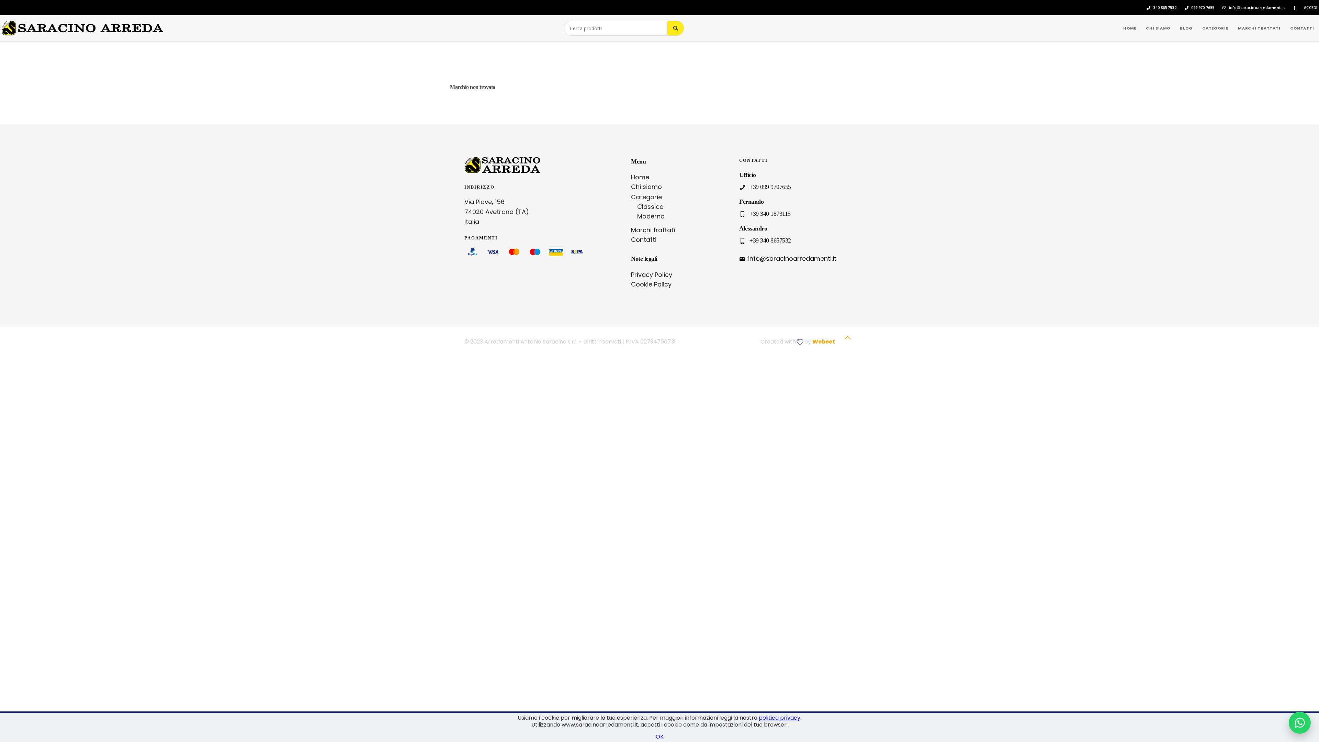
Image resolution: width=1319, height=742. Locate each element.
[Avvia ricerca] (675, 28)
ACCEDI (1310, 7)
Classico (650, 206)
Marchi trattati (653, 230)
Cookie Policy (651, 284)
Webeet (823, 342)
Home (640, 177)
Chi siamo (646, 186)
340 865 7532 (1164, 7)
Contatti (643, 239)
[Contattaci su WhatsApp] (1300, 723)
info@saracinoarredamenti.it (1257, 7)
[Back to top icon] (847, 341)
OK (660, 737)
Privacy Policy (651, 274)
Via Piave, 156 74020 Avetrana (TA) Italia (496, 212)
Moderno (651, 216)
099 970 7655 (1202, 7)
